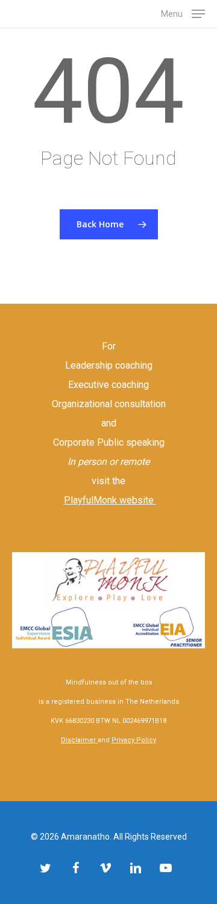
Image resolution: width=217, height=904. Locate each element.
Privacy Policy (134, 740)
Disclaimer (79, 740)
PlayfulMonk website (110, 500)
